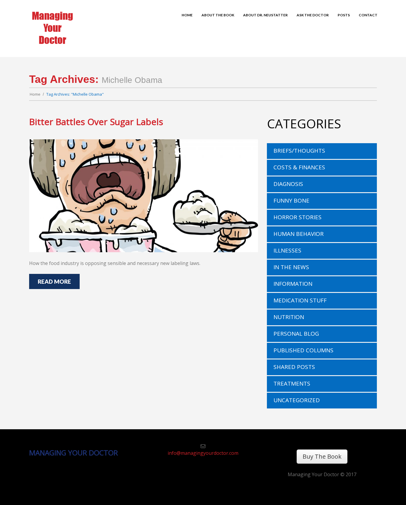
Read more (54, 281)
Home (35, 94)
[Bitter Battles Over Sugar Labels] (143, 195)
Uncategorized (296, 400)
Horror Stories (297, 217)
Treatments (291, 383)
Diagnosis (288, 184)
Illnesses (287, 250)
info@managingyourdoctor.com (203, 453)
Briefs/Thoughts (299, 150)
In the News (291, 267)
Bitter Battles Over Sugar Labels (96, 122)
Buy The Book (322, 456)
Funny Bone (291, 200)
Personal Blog (296, 333)
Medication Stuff (300, 300)
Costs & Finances (299, 167)
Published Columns (303, 350)
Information (292, 284)
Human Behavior (298, 234)
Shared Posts (294, 367)
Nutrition (288, 317)
